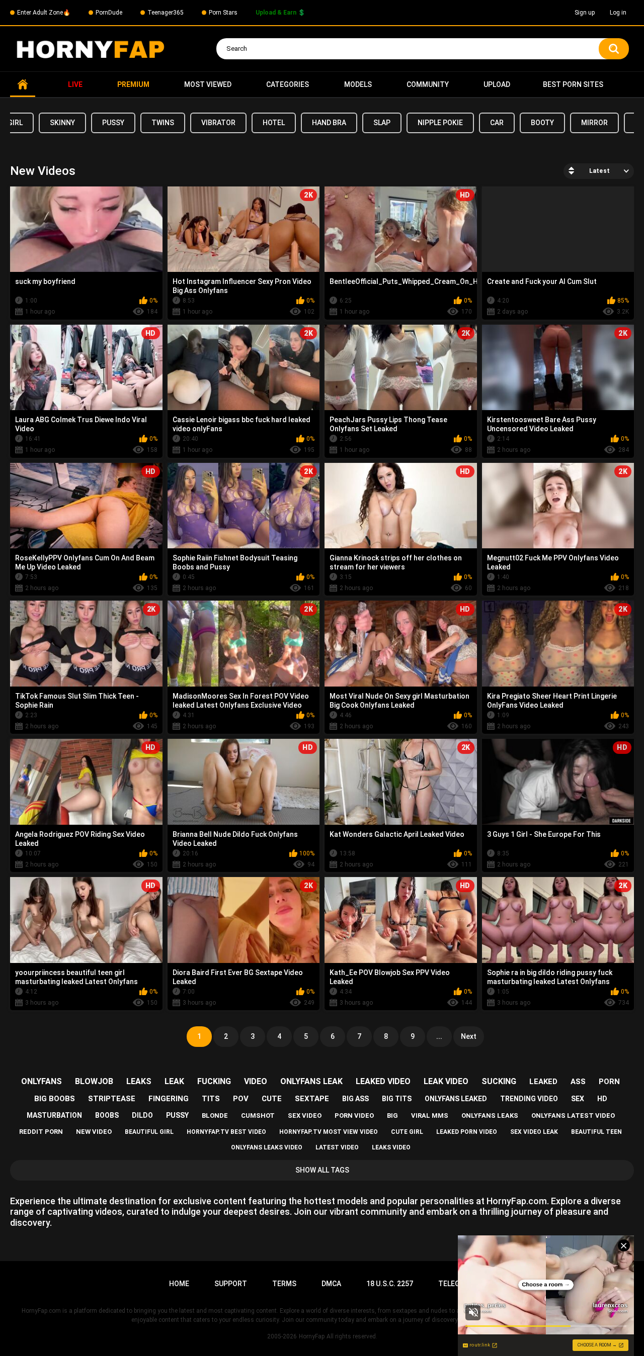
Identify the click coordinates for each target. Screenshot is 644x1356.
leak (174, 1081)
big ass (355, 1099)
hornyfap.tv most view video (328, 1131)
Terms (284, 1284)
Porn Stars (223, 12)
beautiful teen (596, 1131)
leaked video (383, 1081)
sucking (498, 1081)
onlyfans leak (311, 1081)
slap (381, 123)
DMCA (331, 1284)
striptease (111, 1098)
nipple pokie (440, 123)
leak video (446, 1081)
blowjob (94, 1081)
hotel (274, 123)
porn (609, 1081)
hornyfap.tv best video (226, 1131)
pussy (113, 123)
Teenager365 (165, 12)
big (392, 1115)
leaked (543, 1081)
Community (428, 84)
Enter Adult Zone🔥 (43, 12)
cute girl (407, 1131)
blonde (215, 1115)
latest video (337, 1147)
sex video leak (534, 1131)
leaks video (391, 1147)
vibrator (218, 123)
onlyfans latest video (573, 1115)
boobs (107, 1115)
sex (577, 1099)
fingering (168, 1098)
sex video (304, 1115)
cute (272, 1098)
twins (162, 123)
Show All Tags (322, 1170)
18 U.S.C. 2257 (389, 1284)
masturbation (54, 1115)
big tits (397, 1099)
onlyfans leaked (456, 1099)
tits (211, 1098)
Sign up (585, 12)
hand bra (329, 123)
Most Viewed (207, 84)
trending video (529, 1099)
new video (94, 1131)
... (439, 1036)
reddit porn (41, 1131)
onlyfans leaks (489, 1115)
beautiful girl (149, 1131)
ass (578, 1081)
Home (22, 85)
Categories (287, 84)
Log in (618, 12)
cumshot (258, 1115)
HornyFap (312, 1336)
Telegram (456, 1284)
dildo (142, 1115)
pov (241, 1098)
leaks (138, 1081)
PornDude (109, 12)
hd (602, 1099)
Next (468, 1036)
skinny (62, 123)
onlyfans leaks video (266, 1147)
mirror (594, 123)
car (497, 123)
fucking (214, 1081)
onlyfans (41, 1081)
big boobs (54, 1098)
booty (542, 123)
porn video (354, 1115)
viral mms (429, 1115)
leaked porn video (466, 1131)
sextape (312, 1098)
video (255, 1081)
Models (358, 84)
